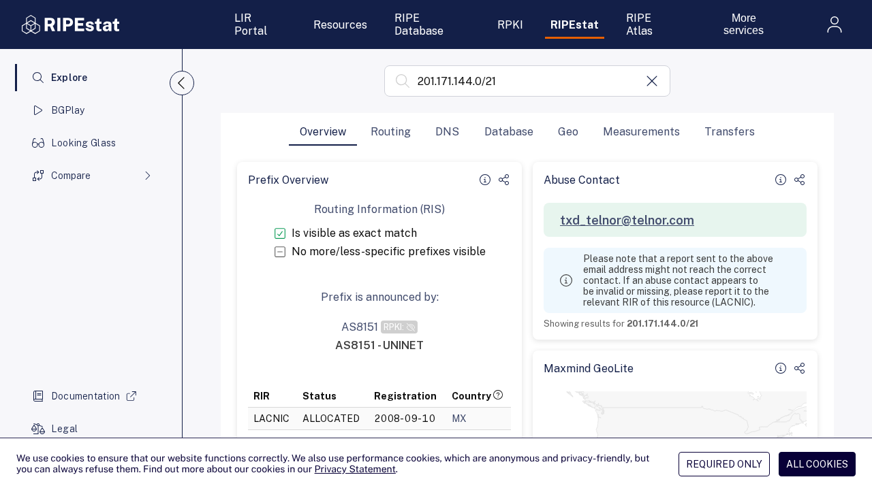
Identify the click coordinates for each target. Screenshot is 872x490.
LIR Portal (250, 24)
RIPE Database (418, 24)
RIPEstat (574, 24)
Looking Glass (83, 142)
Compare (71, 175)
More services (743, 24)
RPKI (510, 24)
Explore (69, 77)
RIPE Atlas (639, 24)
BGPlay (68, 110)
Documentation (86, 396)
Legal (64, 428)
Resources (340, 24)
